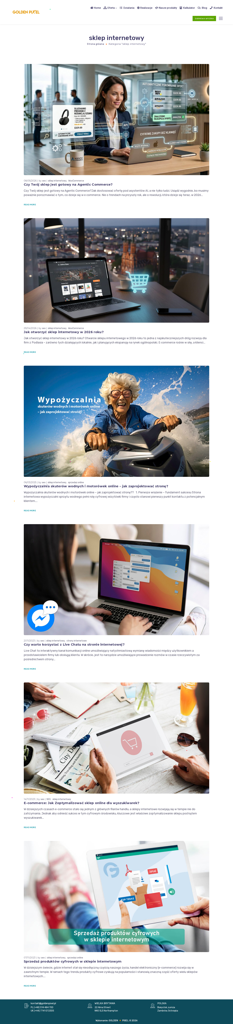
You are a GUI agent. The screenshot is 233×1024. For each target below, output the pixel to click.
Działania (128, 7)
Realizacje (146, 7)
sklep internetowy (57, 180)
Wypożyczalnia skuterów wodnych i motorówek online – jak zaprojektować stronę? (96, 486)
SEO (48, 799)
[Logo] (26, 12)
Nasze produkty (167, 7)
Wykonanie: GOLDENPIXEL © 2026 (117, 1020)
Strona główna (95, 44)
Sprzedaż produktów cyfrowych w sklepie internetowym (72, 961)
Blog (204, 7)
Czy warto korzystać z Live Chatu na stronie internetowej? (74, 644)
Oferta (111, 7)
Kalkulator (189, 7)
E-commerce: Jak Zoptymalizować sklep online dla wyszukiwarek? (81, 803)
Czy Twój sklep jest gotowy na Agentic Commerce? (68, 184)
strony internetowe (77, 640)
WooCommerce (76, 180)
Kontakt (218, 7)
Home (97, 7)
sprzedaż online (76, 482)
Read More (30, 204)
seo (44, 180)
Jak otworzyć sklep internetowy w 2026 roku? (64, 332)
